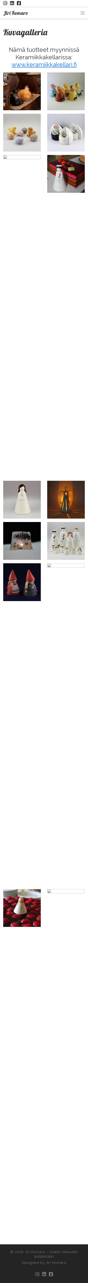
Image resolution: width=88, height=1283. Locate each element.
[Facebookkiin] (19, 3)
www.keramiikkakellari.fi (44, 64)
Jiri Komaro (35, 1252)
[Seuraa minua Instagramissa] (5, 3)
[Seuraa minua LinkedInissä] (12, 3)
